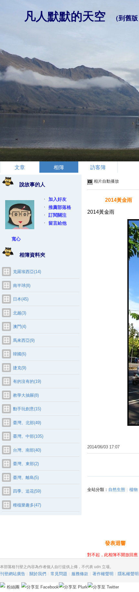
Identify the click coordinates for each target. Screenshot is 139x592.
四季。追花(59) (27, 491)
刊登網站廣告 (12, 573)
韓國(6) (19, 354)
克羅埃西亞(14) (27, 271)
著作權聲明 (102, 573)
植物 (133, 489)
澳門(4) (19, 326)
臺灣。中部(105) (28, 436)
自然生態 (116, 489)
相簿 (59, 167)
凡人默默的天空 (65, 16)
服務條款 (79, 573)
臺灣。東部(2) (26, 463)
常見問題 (58, 573)
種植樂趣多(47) (27, 505)
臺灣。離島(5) (26, 477)
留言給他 (57, 223)
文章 (20, 167)
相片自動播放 (106, 181)
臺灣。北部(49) (27, 422)
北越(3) (19, 313)
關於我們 (37, 573)
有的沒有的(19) (27, 381)
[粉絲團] (2, 584)
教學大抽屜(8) (26, 395)
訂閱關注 (57, 215)
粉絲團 (13, 587)
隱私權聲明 (128, 573)
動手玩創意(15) (27, 408)
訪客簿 (98, 167)
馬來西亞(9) (24, 340)
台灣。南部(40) (27, 450)
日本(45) (20, 299)
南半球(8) (21, 285)
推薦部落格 (59, 207)
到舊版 (128, 18)
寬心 (16, 238)
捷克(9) (19, 367)
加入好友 (57, 199)
